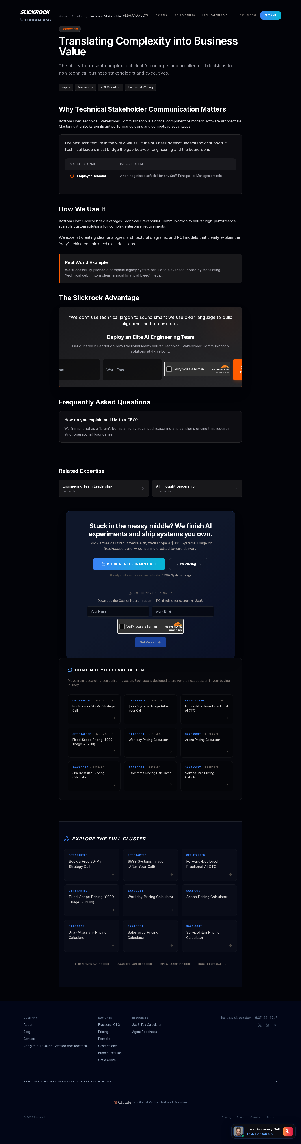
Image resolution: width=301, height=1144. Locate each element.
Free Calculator (215, 15)
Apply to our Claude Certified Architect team (56, 1046)
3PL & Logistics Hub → (176, 964)
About (28, 1024)
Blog (27, 1032)
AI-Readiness (185, 15)
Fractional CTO (137, 15)
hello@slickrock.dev (236, 1017)
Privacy (226, 1117)
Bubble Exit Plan (110, 1053)
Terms (241, 1117)
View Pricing (186, 564)
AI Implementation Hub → (93, 964)
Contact (29, 1039)
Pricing (162, 15)
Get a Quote (107, 1060)
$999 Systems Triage (178, 575)
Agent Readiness (144, 1032)
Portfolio (104, 1039)
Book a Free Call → (212, 964)
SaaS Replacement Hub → (136, 964)
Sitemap (272, 1117)
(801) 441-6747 (266, 1017)
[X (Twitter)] (260, 1025)
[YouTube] (275, 1025)
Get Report (148, 642)
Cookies (255, 1117)
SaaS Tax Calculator (147, 1024)
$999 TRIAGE (247, 15)
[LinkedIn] (267, 1025)
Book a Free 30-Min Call (132, 564)
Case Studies (107, 1046)
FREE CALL (271, 15)
